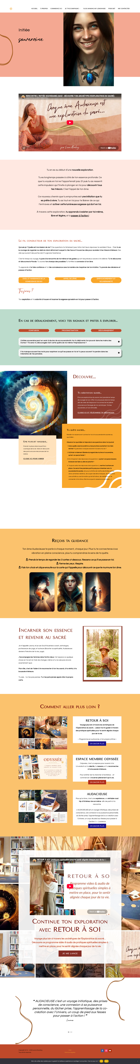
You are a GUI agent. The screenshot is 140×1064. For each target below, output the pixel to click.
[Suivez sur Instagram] (106, 1050)
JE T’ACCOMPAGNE (72, 8)
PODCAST (111, 8)
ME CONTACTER (124, 8)
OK (101, 1061)
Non (106, 1061)
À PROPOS (44, 8)
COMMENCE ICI (56, 8)
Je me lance (70, 953)
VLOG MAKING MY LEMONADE (94, 8)
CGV (70, 1050)
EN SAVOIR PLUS (97, 743)
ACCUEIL (34, 8)
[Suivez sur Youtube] (110, 1050)
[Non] (137, 1061)
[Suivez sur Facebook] (102, 1050)
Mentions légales (70, 1052)
